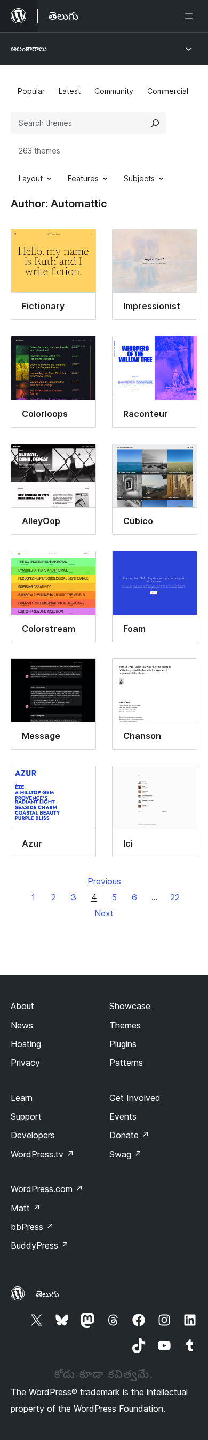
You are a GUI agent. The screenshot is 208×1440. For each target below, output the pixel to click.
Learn (22, 1097)
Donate (129, 1135)
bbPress (32, 1226)
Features (83, 178)
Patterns (126, 1062)
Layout (31, 178)
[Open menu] (191, 16)
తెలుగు (47, 1294)
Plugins (123, 1044)
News (22, 1025)
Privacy (25, 1062)
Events (123, 1116)
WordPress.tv (42, 1154)
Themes (125, 1025)
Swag (125, 1154)
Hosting (26, 1044)
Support (26, 1116)
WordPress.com (47, 1189)
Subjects (139, 178)
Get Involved (135, 1097)
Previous (104, 881)
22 (175, 897)
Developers (33, 1135)
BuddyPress (40, 1245)
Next (104, 913)
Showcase (129, 1006)
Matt (26, 1208)
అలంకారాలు (29, 48)
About (22, 1006)
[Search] (155, 123)
